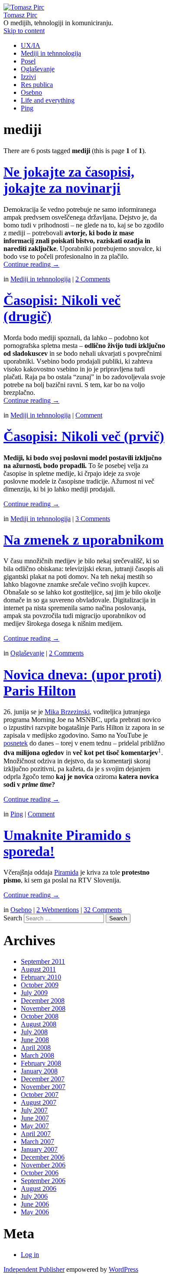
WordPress (123, 1269)
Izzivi (28, 76)
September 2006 (43, 1180)
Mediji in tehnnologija (51, 53)
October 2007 (39, 1094)
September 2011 (43, 961)
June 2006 (35, 1204)
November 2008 (43, 1008)
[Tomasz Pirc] (23, 7)
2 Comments (92, 279)
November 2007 (43, 1086)
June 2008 (35, 1039)
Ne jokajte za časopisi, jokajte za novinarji (68, 180)
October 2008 (39, 1016)
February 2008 (41, 1063)
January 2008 (39, 1071)
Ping (27, 108)
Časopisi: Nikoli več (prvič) (83, 436)
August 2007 (38, 1102)
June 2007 (35, 1118)
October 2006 (39, 1173)
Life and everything (48, 100)
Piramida (66, 872)
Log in (30, 1254)
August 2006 (38, 1188)
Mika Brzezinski (67, 711)
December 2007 (43, 1079)
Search (12, 918)
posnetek (15, 743)
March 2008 (37, 1055)
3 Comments (92, 518)
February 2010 (41, 977)
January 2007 (39, 1149)
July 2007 (34, 1110)
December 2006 (43, 1157)
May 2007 (35, 1126)
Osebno (31, 92)
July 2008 (34, 1032)
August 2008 (38, 1024)
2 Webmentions (57, 909)
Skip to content (24, 30)
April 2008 (36, 1047)
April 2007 (36, 1133)
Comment (88, 415)
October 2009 (39, 985)
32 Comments (103, 909)
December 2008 (43, 1000)
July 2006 (34, 1196)
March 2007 (37, 1141)
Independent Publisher (34, 1269)
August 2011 (38, 969)
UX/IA (30, 45)
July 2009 (34, 992)
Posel (28, 61)
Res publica (37, 84)
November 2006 (43, 1165)
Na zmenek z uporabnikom (83, 540)
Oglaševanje (38, 69)
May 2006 (35, 1212)
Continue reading (31, 264)
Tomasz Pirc (20, 15)
